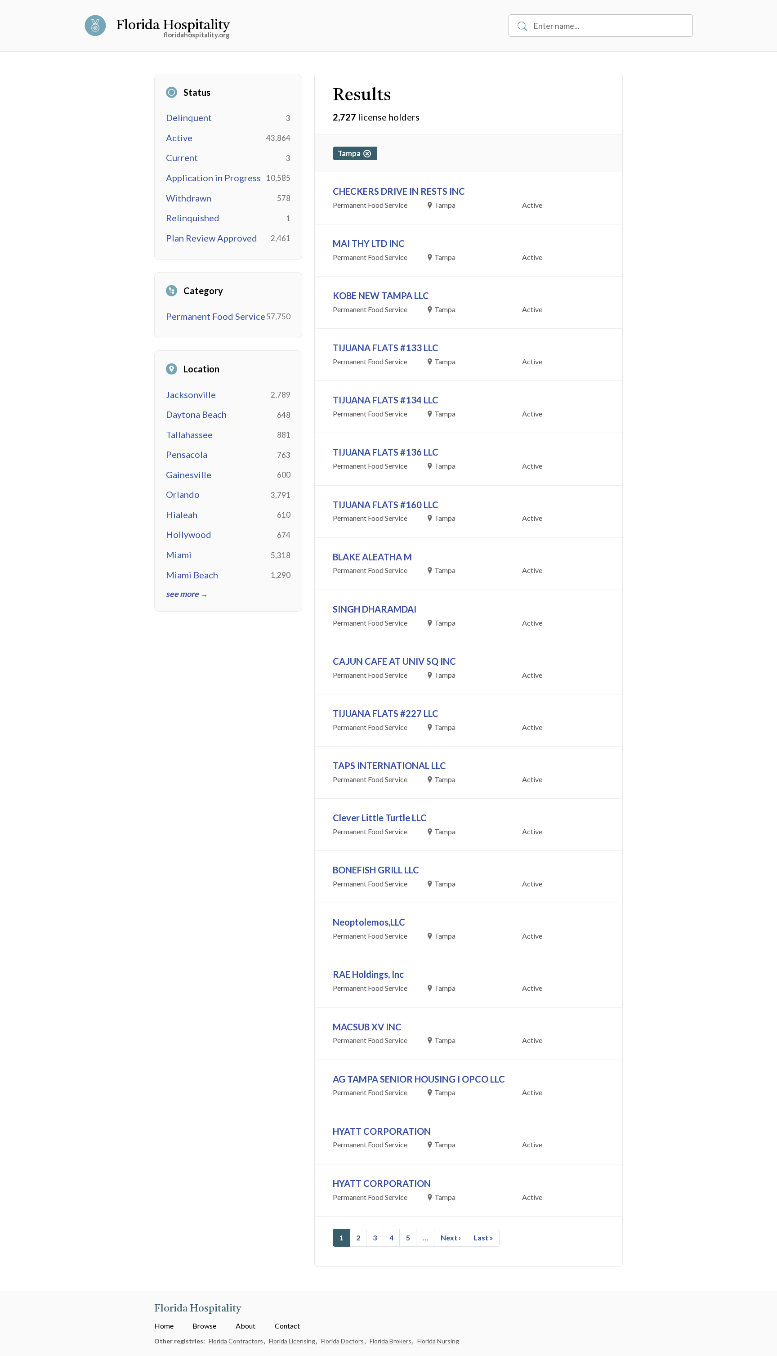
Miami (179, 554)
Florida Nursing (438, 1341)
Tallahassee (189, 434)
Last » (483, 1237)
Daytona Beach (196, 414)
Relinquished (192, 217)
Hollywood (188, 534)
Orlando (183, 494)
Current (182, 157)
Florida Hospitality (173, 25)
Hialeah (181, 514)
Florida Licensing (293, 1341)
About (245, 1325)
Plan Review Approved (211, 238)
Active (179, 137)
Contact (287, 1325)
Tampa (350, 153)
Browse (204, 1325)
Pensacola (186, 454)
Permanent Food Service (215, 316)
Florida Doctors (343, 1341)
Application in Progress (213, 177)
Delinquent (189, 117)
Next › (451, 1237)
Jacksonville (191, 394)
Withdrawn (188, 197)
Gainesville (188, 474)
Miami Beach (192, 574)
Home (164, 1325)
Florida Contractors (236, 1341)
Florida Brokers (391, 1341)
